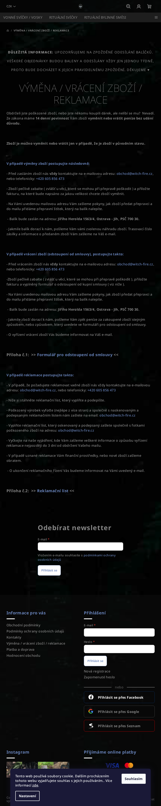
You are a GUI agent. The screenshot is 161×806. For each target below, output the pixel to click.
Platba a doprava (20, 649)
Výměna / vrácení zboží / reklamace (35, 643)
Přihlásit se (49, 570)
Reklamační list (52, 490)
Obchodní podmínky (23, 625)
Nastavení (27, 796)
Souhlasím (134, 778)
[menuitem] (23, 17)
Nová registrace (97, 671)
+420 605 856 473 (50, 178)
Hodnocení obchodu (23, 655)
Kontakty (13, 637)
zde (35, 785)
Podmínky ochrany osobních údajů (35, 631)
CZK (9, 6)
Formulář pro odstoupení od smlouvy (75, 354)
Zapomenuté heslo (99, 677)
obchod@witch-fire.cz (135, 173)
